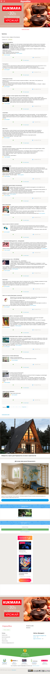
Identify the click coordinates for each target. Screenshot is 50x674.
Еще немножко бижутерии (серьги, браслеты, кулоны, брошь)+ (16, 336)
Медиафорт (14, 669)
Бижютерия (5, 371)
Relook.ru (44, 662)
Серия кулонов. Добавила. (8, 391)
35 (26, 181)
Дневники (4, 39)
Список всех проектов (35, 665)
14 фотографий (14, 360)
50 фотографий (7, 55)
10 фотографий (7, 382)
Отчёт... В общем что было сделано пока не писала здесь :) (15, 95)
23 (26, 255)
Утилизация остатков (7, 78)
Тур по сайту (4, 638)
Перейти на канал (24, 500)
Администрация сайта (6, 637)
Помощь (3, 633)
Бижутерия (5, 279)
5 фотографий (7, 119)
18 (26, 220)
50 (26, 237)
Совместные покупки (25, 29)
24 (26, 402)
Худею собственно (37, 638)
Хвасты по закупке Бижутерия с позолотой (12, 295)
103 (26, 60)
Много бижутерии (6, 204)
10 (26, 291)
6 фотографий (7, 86)
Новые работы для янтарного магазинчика (12, 185)
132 (26, 124)
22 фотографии (7, 270)
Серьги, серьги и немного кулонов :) (10, 224)
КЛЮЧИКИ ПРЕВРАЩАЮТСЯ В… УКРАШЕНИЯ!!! (14, 241)
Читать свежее (6, 629)
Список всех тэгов (5, 414)
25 (26, 312)
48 (26, 162)
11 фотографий (7, 157)
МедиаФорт (25, 653)
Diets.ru (14, 662)
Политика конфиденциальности (8, 642)
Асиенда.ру (34, 662)
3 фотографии (7, 286)
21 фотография (7, 103)
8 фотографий (7, 214)
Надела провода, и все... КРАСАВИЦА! (10, 259)
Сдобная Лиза (22, 551)
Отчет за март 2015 (6, 166)
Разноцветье (5, 64)
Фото (10, 39)
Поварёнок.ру (4, 662)
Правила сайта (4, 635)
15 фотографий (7, 195)
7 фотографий (7, 69)
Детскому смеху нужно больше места (25, 461)
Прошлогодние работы (7, 42)
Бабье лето (4, 128)
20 (26, 275)
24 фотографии (7, 176)
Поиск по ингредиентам (25, 531)
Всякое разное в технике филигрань (10, 355)
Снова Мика (5, 112)
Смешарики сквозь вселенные (23, 574)
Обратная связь (5, 640)
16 (26, 387)
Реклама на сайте (30, 625)
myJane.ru (24, 662)
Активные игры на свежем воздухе (25, 517)
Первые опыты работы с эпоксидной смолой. (12, 316)
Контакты (28, 627)
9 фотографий (7, 137)
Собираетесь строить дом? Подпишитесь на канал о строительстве (18, 455)
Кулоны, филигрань (6, 146)
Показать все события (25, 580)
